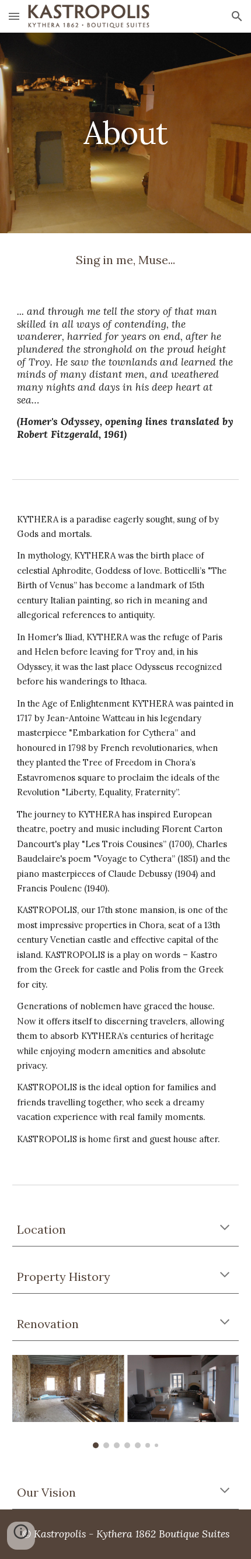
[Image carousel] (125, 1401)
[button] (14, 16)
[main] (125, 133)
